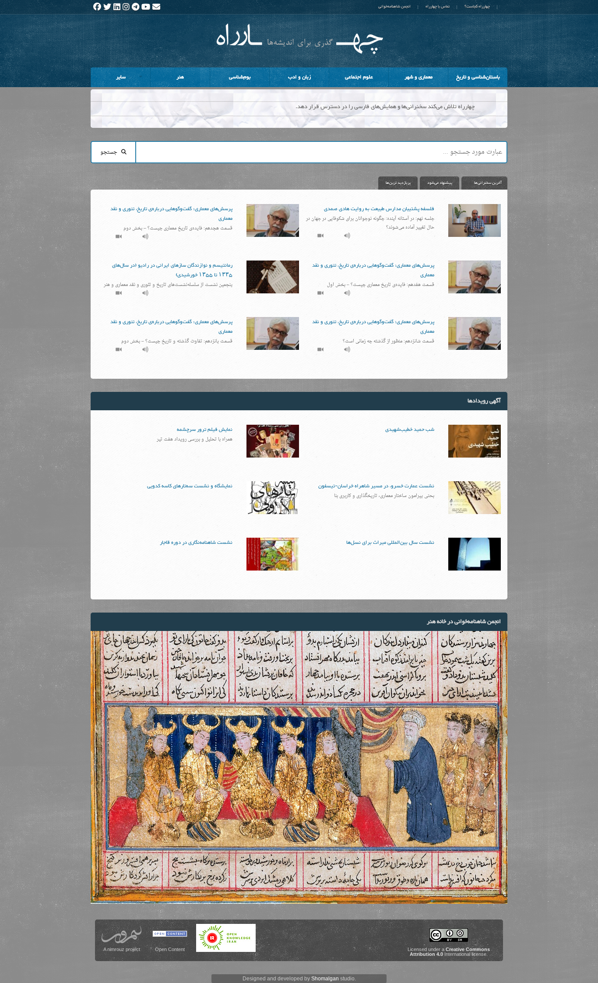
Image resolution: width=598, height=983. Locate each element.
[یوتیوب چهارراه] (145, 7)
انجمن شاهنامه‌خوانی (394, 7)
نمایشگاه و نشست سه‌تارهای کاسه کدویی (189, 486)
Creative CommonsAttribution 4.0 (450, 952)
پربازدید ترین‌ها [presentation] (398, 183)
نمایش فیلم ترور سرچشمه (204, 429)
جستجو (110, 152)
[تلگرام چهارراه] (135, 7)
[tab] (483, 183)
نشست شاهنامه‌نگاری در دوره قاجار (196, 542)
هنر (180, 77)
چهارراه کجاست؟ (477, 7)
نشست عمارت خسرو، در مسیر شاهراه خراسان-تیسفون (376, 486)
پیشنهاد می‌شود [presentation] (439, 183)
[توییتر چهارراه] (107, 7)
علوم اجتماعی (359, 77)
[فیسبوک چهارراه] (97, 7)
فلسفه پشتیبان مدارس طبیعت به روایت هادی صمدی (379, 209)
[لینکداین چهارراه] (116, 7)
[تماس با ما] (156, 7)
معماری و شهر (419, 77)
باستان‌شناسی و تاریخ (478, 77)
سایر (133, 79)
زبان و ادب (299, 77)
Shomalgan (325, 979)
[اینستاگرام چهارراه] (126, 7)
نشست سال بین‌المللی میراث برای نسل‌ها (390, 542)
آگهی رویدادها (484, 401)
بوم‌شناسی (240, 77)
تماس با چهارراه (438, 7)
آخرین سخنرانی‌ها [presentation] (488, 183)
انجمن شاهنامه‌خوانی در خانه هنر (464, 621)
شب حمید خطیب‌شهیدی (409, 429)
